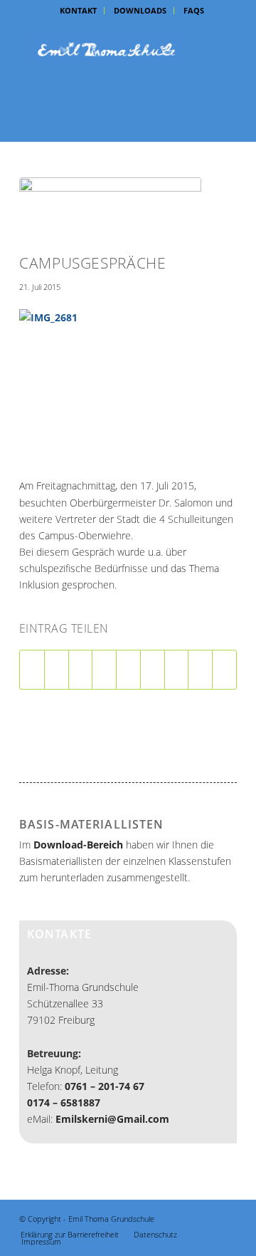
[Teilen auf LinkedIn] (128, 669)
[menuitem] (79, 10)
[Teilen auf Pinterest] (104, 669)
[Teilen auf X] (56, 669)
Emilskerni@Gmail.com (112, 1119)
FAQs (193, 10)
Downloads (140, 10)
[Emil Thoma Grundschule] (106, 49)
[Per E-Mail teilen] (224, 669)
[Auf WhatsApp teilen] (80, 669)
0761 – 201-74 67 (104, 1086)
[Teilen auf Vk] (176, 669)
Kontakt (78, 10)
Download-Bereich (78, 844)
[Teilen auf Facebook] (32, 669)
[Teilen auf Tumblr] (152, 669)
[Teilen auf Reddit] (200, 669)
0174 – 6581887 (63, 1102)
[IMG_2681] (110, 211)
